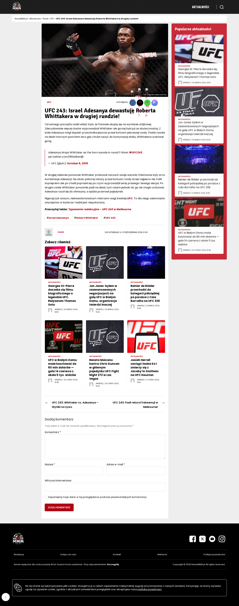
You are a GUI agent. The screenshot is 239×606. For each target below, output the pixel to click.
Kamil (61, 232)
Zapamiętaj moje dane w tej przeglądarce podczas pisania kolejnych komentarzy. (97, 497)
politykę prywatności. (150, 589)
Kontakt (117, 554)
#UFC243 (135, 152)
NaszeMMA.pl (21, 18)
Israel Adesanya (59, 217)
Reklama (162, 554)
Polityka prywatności (214, 554)
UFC (52, 18)
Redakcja (19, 554)
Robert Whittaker (87, 217)
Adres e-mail (115, 464)
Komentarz (53, 432)
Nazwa (50, 464)
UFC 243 (110, 217)
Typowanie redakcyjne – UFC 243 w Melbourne (99, 209)
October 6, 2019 (77, 163)
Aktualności (200, 7)
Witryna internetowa (58, 480)
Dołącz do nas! (68, 554)
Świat (45, 18)
